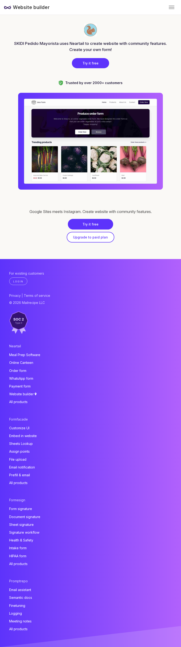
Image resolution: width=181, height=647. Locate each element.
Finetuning (17, 606)
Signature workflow (24, 532)
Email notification (22, 467)
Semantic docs (20, 598)
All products (18, 402)
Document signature (24, 517)
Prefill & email (19, 475)
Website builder (31, 7)
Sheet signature (21, 525)
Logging (15, 613)
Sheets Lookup (21, 444)
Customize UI (19, 428)
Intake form (18, 548)
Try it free (90, 63)
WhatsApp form (21, 378)
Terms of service (37, 296)
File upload (17, 459)
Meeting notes (20, 621)
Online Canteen (21, 363)
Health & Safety (21, 540)
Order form (17, 371)
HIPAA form (17, 556)
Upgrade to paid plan (90, 237)
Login (18, 281)
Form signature (20, 509)
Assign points (19, 451)
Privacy (15, 296)
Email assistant (20, 590)
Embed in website (23, 436)
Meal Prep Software (24, 355)
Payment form (20, 386)
